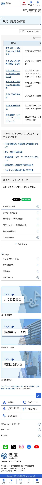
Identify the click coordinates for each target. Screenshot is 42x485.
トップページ (5, 386)
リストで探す (30, 386)
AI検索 (37, 482)
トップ (3, 483)
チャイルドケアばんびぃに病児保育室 (13, 85)
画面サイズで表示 (33, 31)
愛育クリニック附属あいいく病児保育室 (13, 51)
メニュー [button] (29, 483)
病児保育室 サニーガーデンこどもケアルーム (13, 118)
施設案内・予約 (17, 386)
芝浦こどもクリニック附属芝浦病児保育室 (13, 74)
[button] (24, 3)
